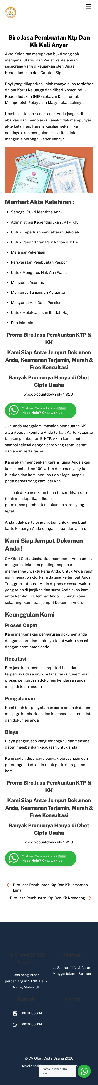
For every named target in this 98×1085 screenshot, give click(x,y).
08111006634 (31, 1013)
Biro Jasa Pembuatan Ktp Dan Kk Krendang (47, 898)
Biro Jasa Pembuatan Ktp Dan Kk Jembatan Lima (50, 887)
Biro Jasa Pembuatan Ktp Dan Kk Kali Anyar (49, 41)
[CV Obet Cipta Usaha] (11, 16)
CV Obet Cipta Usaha (46, 1058)
